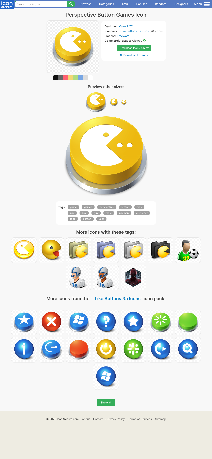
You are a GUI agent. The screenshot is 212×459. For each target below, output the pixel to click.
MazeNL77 (126, 26)
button (125, 207)
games (88, 207)
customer (142, 213)
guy (96, 213)
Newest (85, 4)
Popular (141, 4)
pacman (124, 213)
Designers (181, 4)
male (109, 213)
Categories (106, 4)
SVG (125, 4)
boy (84, 213)
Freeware (123, 36)
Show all (106, 402)
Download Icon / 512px (134, 48)
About (86, 419)
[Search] (71, 4)
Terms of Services (140, 419)
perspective (107, 207)
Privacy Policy (116, 419)
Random (160, 4)
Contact (98, 419)
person (87, 218)
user (101, 218)
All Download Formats (133, 55)
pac (72, 213)
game (73, 207)
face (73, 218)
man (139, 207)
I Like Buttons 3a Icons (134, 31)
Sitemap (160, 419)
